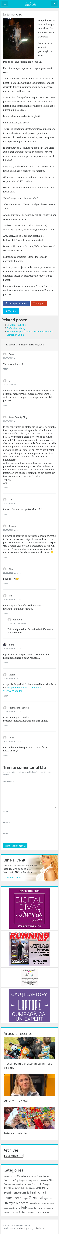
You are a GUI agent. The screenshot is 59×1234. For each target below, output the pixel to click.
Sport (15, 1212)
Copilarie (23, 1180)
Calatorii (23, 1176)
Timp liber (29, 1212)
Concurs (9, 1180)
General (36, 1197)
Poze (11, 1209)
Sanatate (39, 1208)
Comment (8, 781)
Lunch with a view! (16, 1100)
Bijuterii (13, 1177)
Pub (24, 1207)
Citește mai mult (12, 877)
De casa (27, 1184)
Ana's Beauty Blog (18, 417)
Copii (17, 1180)
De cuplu (37, 1184)
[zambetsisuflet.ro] (29, 977)
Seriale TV (8, 1212)
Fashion (36, 1192)
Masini (32, 1203)
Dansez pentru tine (13, 1184)
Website (6, 833)
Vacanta (45, 1212)
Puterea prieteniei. (16, 1133)
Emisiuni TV (42, 1187)
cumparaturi (33, 1180)
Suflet (22, 1212)
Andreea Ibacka (29, 4)
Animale (7, 1176)
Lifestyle (9, 1203)
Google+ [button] (40, 303)
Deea (11, 354)
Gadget (25, 1198)
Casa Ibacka (43, 1176)
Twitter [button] (12, 311)
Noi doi (46, 1203)
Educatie (32, 1188)
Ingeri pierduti (49, 1199)
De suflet (16, 1188)
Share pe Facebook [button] (17, 303)
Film (45, 1192)
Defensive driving (16, 328)
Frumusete (12, 1197)
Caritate (32, 1176)
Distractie (24, 1188)
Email (6, 822)
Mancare (22, 1203)
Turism (38, 1212)
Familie (24, 1192)
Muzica (39, 1203)
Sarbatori (49, 1209)
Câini (51, 1180)
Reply (5, 369)
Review (30, 1209)
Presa (16, 1208)
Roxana (12, 526)
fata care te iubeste (19, 707)
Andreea (17, 619)
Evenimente (12, 1192)
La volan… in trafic (16, 324)
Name (6, 811)
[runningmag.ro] (29, 948)
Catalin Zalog (21, 1228)
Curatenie (43, 1180)
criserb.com (40, 1228)
